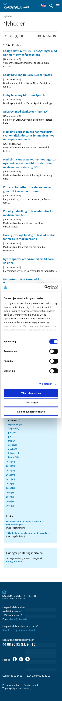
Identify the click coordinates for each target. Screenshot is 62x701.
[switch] (53, 351)
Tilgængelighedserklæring (16, 688)
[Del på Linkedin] (11, 36)
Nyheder (8, 16)
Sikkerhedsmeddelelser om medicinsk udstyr (27, 533)
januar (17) (13, 457)
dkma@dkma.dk (18, 619)
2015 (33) (10, 461)
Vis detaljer (45, 383)
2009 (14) (10, 488)
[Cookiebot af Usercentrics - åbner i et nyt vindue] (44, 287)
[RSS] (28, 660)
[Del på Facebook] (5, 36)
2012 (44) (10, 474)
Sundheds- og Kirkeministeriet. (19, 630)
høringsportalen (14, 561)
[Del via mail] (21, 36)
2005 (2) (10, 505)
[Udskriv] (54, 36)
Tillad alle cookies (31, 393)
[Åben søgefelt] (51, 6)
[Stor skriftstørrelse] (49, 36)
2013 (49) (10, 470)
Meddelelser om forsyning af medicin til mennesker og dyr (25, 523)
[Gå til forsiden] (16, 5)
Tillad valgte (31, 402)
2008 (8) (10, 492)
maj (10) (12, 440)
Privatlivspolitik (10, 684)
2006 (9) (10, 501)
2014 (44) (10, 466)
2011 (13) (10, 479)
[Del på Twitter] (16, 36)
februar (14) (14, 453)
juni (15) (12, 436)
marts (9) (12, 449)
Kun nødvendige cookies (31, 411)
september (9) (15, 424)
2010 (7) (10, 483)
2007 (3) (10, 496)
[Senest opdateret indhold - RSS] (41, 36)
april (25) (12, 444)
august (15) (13, 428)
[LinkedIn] (21, 660)
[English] (43, 5)
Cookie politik (31, 684)
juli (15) (12, 432)
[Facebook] (15, 660)
